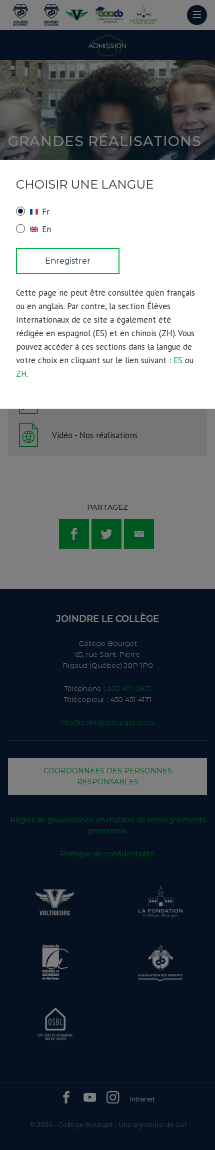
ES (178, 360)
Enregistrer (67, 261)
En (46, 229)
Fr (46, 211)
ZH (21, 373)
